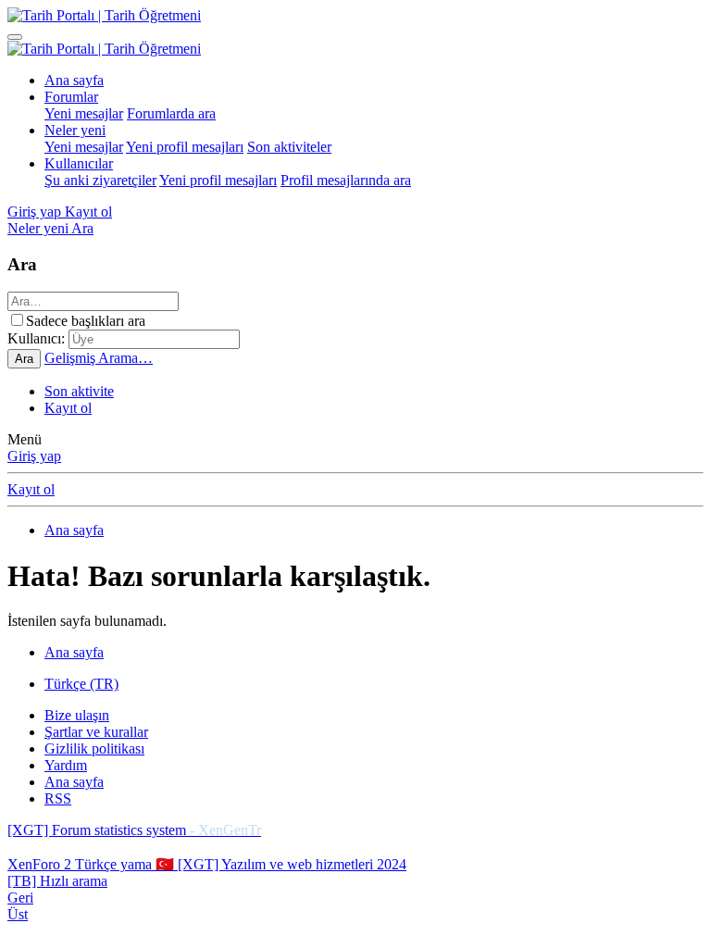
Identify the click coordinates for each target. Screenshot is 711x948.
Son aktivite (79, 391)
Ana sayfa (74, 80)
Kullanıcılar (78, 163)
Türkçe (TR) (81, 684)
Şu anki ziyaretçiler (100, 180)
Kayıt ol (68, 408)
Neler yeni (75, 130)
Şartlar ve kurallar (96, 732)
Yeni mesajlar (83, 113)
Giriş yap (34, 456)
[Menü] (14, 37)
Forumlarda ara (171, 113)
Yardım (65, 765)
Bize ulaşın (76, 715)
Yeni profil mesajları (184, 147)
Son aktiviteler (289, 147)
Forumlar (71, 97)
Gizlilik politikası (94, 748)
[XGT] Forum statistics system (134, 830)
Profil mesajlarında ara (346, 180)
